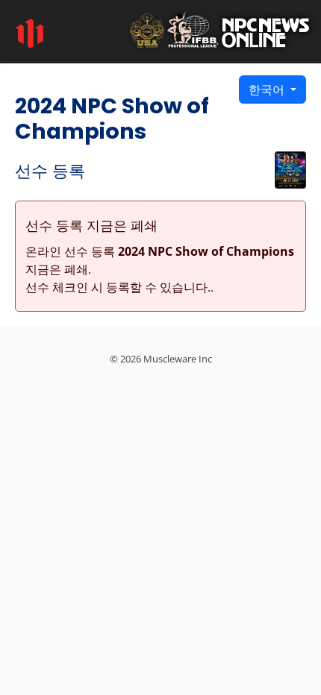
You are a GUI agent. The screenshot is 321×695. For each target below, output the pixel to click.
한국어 (268, 89)
